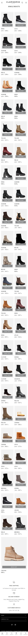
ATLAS (16, 335)
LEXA (16, 29)
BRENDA (3, 488)
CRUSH (16, 510)
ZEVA (16, 444)
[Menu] (2, 2)
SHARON (17, 379)
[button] (22, 2)
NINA (2, 29)
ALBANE (3, 51)
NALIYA (16, 401)
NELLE (3, 72)
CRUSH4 (3, 570)
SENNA (16, 357)
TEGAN (3, 138)
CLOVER (3, 357)
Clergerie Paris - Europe (11, 631)
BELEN (16, 247)
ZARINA (16, 422)
